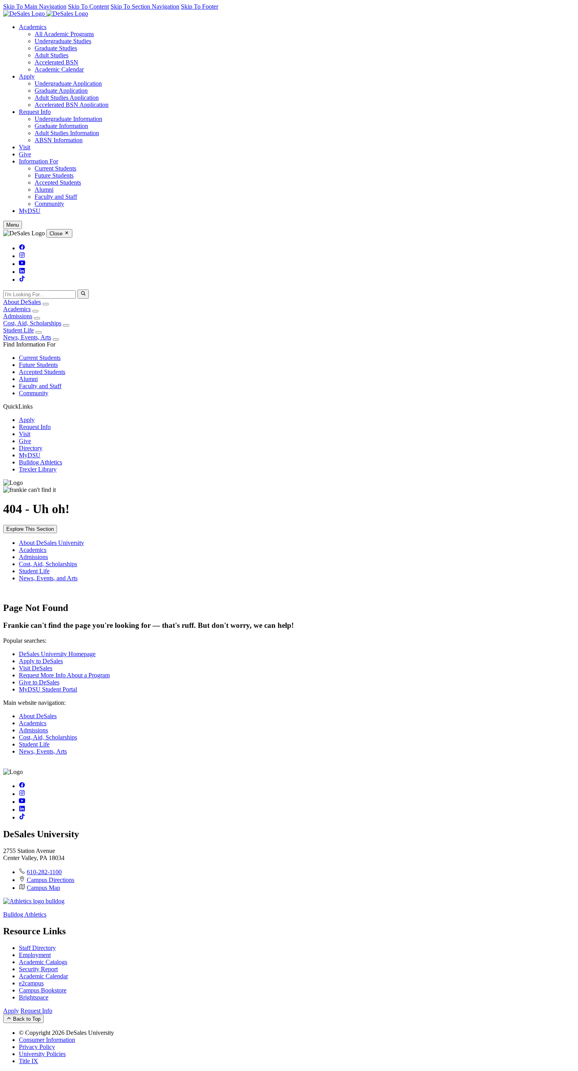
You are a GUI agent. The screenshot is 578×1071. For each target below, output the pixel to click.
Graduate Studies (56, 48)
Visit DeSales (35, 668)
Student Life (18, 330)
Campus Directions (50, 880)
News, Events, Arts (27, 337)
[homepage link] (45, 13)
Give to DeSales (39, 682)
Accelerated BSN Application (72, 104)
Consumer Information (47, 1039)
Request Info (35, 111)
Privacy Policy (37, 1046)
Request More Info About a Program (64, 675)
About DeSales (22, 302)
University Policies (42, 1054)
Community (49, 203)
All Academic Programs (64, 34)
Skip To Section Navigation (144, 6)
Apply (27, 76)
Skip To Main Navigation (34, 6)
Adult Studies (51, 55)
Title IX (28, 1061)
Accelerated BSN (56, 62)
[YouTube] (22, 263)
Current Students (55, 168)
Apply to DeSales (41, 661)
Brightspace (33, 997)
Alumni (44, 189)
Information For (38, 161)
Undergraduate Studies (63, 41)
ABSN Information (59, 140)
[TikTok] (22, 279)
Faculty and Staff (56, 196)
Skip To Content (88, 6)
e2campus (31, 983)
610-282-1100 (44, 872)
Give (25, 154)
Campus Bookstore (42, 990)
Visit (24, 147)
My (29, 210)
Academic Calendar (59, 69)
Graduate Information (61, 126)
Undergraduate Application (68, 83)
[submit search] (83, 294)
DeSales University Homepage (57, 654)
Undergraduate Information (68, 119)
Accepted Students (58, 182)
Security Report (38, 969)
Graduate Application (61, 90)
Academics (32, 27)
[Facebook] (22, 248)
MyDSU (29, 455)
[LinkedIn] (22, 271)
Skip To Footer (199, 6)
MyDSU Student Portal (48, 689)
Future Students (54, 175)
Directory (30, 448)
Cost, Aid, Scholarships (32, 323)
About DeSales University (51, 542)
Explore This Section (30, 529)
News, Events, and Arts (48, 578)
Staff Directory (37, 947)
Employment (35, 955)
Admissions (17, 316)
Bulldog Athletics (40, 462)
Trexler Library (38, 469)
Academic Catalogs (43, 962)
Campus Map (43, 887)
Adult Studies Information (67, 133)
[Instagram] (22, 256)
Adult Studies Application (67, 97)
